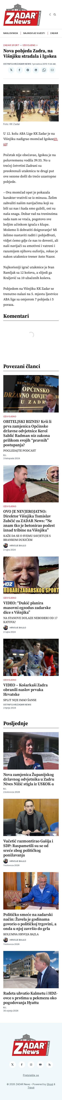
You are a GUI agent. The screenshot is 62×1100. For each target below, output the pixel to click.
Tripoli (31, 1087)
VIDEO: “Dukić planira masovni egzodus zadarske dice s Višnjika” (27, 607)
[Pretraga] (54, 14)
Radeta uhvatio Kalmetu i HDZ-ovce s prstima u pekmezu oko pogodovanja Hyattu (30, 997)
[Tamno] (50, 14)
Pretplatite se (31, 1075)
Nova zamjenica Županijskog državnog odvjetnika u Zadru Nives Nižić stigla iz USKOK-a (28, 779)
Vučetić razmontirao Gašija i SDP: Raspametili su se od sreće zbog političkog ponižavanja (28, 848)
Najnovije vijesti (34, 33)
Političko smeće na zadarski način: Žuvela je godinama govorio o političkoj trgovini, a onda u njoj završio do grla (29, 921)
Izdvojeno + (30, 45)
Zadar (54, 33)
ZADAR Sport (11, 45)
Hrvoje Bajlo (18, 545)
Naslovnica (10, 33)
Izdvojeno (9, 416)
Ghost (50, 1084)
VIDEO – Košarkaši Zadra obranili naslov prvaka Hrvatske (25, 689)
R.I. (5, 455)
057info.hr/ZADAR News (17, 64)
